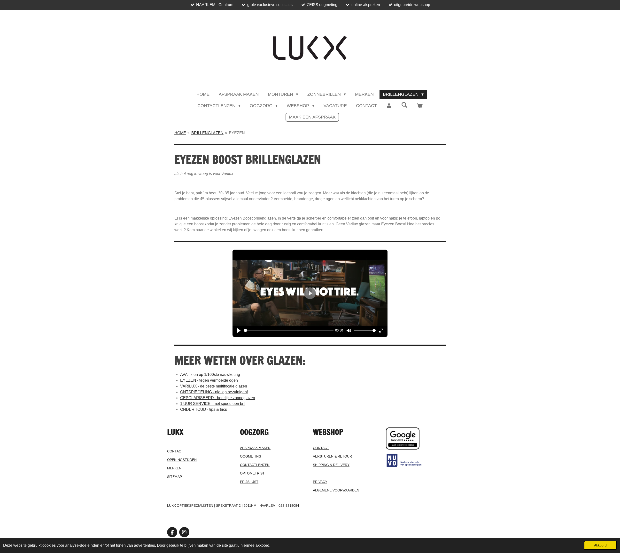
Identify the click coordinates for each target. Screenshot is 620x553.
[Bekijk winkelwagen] (419, 105)
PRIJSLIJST (249, 482)
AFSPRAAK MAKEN (255, 448)
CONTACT (175, 451)
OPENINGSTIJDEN (182, 460)
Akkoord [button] (600, 545)
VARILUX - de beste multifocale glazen (213, 386)
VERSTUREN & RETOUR (332, 456)
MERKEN (174, 468)
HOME (180, 133)
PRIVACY (320, 482)
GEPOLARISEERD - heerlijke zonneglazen (217, 398)
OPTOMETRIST (252, 473)
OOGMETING (250, 456)
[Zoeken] (404, 105)
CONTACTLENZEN (255, 465)
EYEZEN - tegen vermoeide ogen (209, 380)
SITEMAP (174, 477)
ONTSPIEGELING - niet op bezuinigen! (214, 392)
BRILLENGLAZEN (207, 133)
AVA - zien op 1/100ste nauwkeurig (210, 374)
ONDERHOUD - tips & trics (203, 409)
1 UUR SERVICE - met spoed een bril (212, 404)
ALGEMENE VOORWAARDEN (336, 490)
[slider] (288, 330)
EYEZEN (237, 133)
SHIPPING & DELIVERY (331, 465)
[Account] (389, 105)
